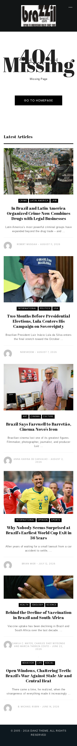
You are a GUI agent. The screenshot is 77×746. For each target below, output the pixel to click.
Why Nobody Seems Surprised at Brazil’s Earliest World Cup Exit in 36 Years (38, 533)
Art (25, 416)
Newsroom (27, 352)
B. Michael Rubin (28, 706)
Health (24, 604)
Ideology (37, 604)
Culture (48, 416)
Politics (45, 308)
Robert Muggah (27, 244)
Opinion (43, 520)
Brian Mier (29, 563)
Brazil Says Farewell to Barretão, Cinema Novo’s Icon (38, 426)
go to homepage (38, 100)
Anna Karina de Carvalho (31, 459)
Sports (55, 520)
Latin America (39, 200)
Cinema (35, 416)
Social (49, 662)
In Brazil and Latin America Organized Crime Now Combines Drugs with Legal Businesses (38, 213)
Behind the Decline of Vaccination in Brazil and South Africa (38, 615)
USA (56, 308)
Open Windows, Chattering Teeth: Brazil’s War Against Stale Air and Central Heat (39, 676)
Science (51, 604)
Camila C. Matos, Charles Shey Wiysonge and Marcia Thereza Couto (38, 645)
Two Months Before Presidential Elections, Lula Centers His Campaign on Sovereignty (38, 321)
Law (54, 200)
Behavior (28, 662)
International (27, 308)
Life (39, 662)
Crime (23, 200)
